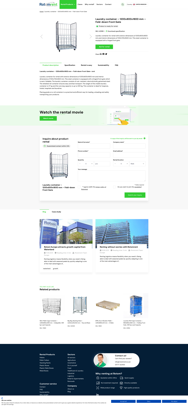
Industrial (71, 373)
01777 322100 (120, 365)
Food (69, 368)
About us (71, 389)
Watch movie (48, 118)
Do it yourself (72, 365)
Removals (71, 381)
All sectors (71, 358)
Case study (56, 212)
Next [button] (91, 36)
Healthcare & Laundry (75, 371)
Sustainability (103, 65)
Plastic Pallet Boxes (47, 368)
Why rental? (89, 4)
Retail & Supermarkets (76, 379)
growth (55, 269)
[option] (66, 36)
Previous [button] (41, 36)
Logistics (71, 376)
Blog (44, 212)
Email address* (118, 151)
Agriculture (72, 360)
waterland (46, 269)
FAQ (116, 65)
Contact (108, 4)
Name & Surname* (84, 142)
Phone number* (83, 151)
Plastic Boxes (44, 365)
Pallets (42, 358)
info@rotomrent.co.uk (123, 362)
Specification (70, 65)
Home (41, 11)
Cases (80, 4)
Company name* (118, 142)
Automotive (72, 363)
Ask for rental (104, 47)
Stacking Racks (45, 363)
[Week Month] (137, 164)
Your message (82, 169)
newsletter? (138, 187)
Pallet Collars (44, 360)
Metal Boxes (44, 371)
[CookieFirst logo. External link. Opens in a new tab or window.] (2, 398)
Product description (51, 65)
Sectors (100, 4)
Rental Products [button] (67, 4)
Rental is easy (86, 65)
